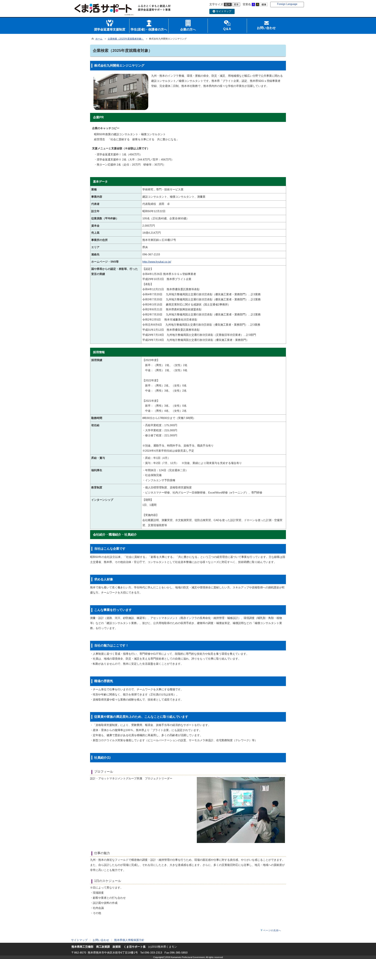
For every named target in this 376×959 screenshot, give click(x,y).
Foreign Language (287, 4)
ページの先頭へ (272, 930)
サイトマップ (223, 11)
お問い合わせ (101, 940)
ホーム (98, 38)
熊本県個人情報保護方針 (129, 940)
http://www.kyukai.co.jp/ (156, 261)
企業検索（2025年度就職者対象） (126, 38)
